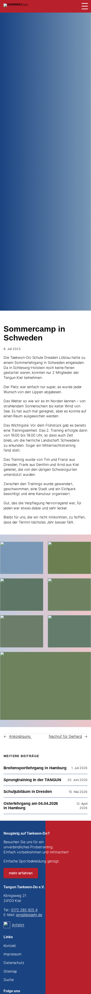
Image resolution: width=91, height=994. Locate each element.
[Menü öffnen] (85, 6)
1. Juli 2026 (79, 768)
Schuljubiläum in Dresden (28, 791)
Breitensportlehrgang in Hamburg (35, 768)
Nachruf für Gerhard (65, 736)
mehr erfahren (21, 873)
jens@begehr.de (29, 915)
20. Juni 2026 (77, 780)
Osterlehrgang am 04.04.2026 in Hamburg (31, 805)
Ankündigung (20, 736)
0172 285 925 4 (24, 910)
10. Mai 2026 (78, 792)
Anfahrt (18, 925)
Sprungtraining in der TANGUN (32, 780)
